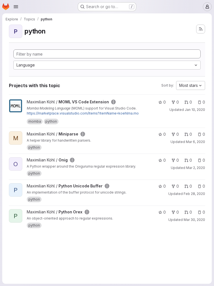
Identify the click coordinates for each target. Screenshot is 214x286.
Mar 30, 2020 (194, 220)
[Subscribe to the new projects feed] (200, 29)
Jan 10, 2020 (195, 110)
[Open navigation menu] (15, 6)
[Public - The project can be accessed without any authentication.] (113, 102)
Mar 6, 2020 (195, 142)
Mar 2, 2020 (195, 168)
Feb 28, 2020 (194, 194)
